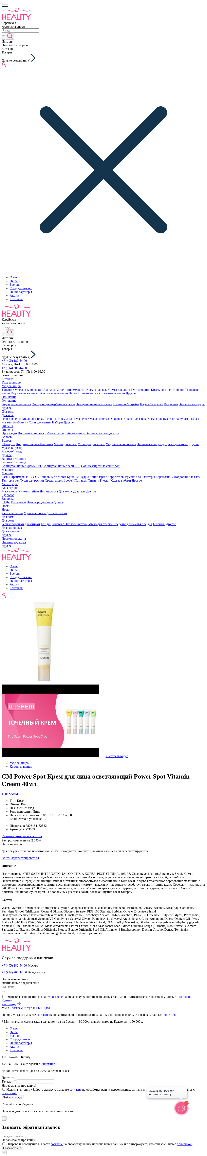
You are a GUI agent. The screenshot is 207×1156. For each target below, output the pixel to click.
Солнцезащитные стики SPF (100, 466)
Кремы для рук (157, 418)
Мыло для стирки (100, 524)
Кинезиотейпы (28, 491)
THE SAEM (10, 793)
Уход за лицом (11, 382)
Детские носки (56, 513)
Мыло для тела (32, 418)
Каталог (7, 378)
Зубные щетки (75, 433)
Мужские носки (35, 513)
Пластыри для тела (40, 502)
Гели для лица (140, 389)
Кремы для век (96, 389)
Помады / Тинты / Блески (92, 480)
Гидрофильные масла (16, 404)
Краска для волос (176, 444)
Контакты (16, 299)
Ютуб (28, 1008)
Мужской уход (12, 447)
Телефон (9, 1081)
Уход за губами (120, 480)
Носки (6, 506)
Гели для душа (11, 418)
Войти (6, 858)
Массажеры (10, 491)
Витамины (18, 502)
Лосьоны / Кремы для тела (61, 418)
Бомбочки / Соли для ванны (32, 422)
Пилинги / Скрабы (126, 404)
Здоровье (8, 495)
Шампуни (8, 444)
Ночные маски (88, 393)
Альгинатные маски (54, 393)
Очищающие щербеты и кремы (53, 404)
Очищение (9, 397)
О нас (14, 277)
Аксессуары (10, 484)
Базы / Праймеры (13, 477)
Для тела (8, 411)
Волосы (7, 437)
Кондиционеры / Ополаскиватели (64, 524)
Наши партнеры (21, 292)
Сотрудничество (21, 288)
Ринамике (48, 1064)
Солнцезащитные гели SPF (61, 466)
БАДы (6, 502)
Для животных (12, 527)
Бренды (15, 284)
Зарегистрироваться (25, 858)
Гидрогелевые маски (25, 393)
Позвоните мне (12, 1148)
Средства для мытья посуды (132, 524)
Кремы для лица (119, 389)
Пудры (84, 477)
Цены (14, 281)
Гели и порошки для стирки (21, 524)
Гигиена (7, 426)
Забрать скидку (12, 1097)
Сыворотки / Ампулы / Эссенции (48, 389)
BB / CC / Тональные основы (46, 477)
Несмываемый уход (150, 444)
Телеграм (16, 1008)
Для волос (66, 491)
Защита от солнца (14, 458)
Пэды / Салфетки (151, 404)
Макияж (7, 469)
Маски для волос (65, 444)
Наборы (178, 389)
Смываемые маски (112, 393)
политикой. (184, 996)
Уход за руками (179, 418)
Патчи (73, 393)
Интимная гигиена (31, 433)
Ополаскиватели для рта (102, 433)
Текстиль (159, 524)
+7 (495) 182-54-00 (14, 360)
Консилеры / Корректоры (107, 477)
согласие (57, 996)
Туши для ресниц (32, 480)
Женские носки (12, 513)
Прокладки (9, 433)
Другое (131, 393)
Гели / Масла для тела (95, 418)
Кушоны (73, 477)
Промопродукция (14, 538)
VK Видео (43, 1008)
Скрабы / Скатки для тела (129, 418)
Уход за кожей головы (121, 444)
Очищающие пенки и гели (94, 404)
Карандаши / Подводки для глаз (178, 477)
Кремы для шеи (161, 389)
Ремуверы (171, 404)
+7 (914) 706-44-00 (14, 368)
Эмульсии (79, 389)
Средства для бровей (59, 480)
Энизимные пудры (192, 404)
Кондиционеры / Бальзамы (34, 444)
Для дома (8, 516)
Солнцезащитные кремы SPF (22, 466)
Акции (14, 295)
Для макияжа (49, 491)
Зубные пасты (54, 433)
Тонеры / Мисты (13, 389)
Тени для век (10, 480)
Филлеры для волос (91, 444)
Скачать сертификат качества (22, 836)
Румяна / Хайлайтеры (140, 477)
